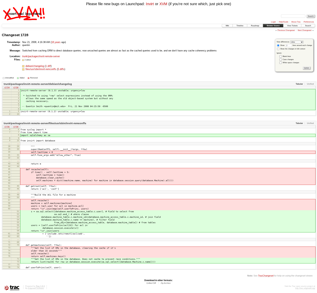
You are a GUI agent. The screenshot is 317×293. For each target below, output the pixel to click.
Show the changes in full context (292, 49)
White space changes (291, 63)
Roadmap (255, 26)
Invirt (150, 4)
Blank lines (287, 56)
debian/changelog (35, 66)
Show (282, 45)
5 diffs (61, 69)
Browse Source (273, 26)
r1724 (7, 87)
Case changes (288, 59)
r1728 (15, 87)
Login (273, 22)
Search (308, 26)
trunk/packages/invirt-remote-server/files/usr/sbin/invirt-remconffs (45, 123)
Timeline (239, 26)
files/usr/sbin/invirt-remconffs (41, 69)
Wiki (227, 26)
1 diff (48, 66)
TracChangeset (266, 275)
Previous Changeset (286, 30)
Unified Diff (151, 283)
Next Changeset (304, 30)
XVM (163, 4)
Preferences (309, 22)
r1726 (7, 127)
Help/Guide (283, 22)
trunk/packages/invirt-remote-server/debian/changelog (38, 83)
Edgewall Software (36, 288)
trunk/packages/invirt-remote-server (41, 56)
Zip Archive (166, 283)
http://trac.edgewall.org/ (305, 288)
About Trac (296, 22)
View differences (283, 42)
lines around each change (302, 45)
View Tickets (292, 26)
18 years (56, 42)
